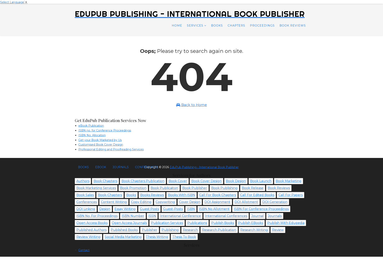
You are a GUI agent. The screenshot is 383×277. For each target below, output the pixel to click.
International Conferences (226, 216)
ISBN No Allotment (214, 209)
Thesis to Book (184, 237)
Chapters (236, 25)
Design (104, 209)
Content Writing (114, 202)
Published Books (124, 230)
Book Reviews (292, 25)
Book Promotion (133, 188)
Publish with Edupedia (285, 223)
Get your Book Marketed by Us (100, 140)
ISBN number (133, 216)
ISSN (152, 216)
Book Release (253, 188)
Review (278, 230)
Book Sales (85, 195)
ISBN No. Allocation (92, 135)
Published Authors (91, 230)
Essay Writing (125, 209)
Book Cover (178, 181)
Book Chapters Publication (142, 181)
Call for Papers (290, 195)
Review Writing (88, 237)
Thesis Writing (157, 237)
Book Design (236, 181)
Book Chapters (105, 181)
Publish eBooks (250, 223)
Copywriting (165, 202)
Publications (197, 223)
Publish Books (222, 223)
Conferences (146, 167)
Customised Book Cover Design (100, 144)
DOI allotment (246, 202)
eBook (100, 167)
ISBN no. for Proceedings (96, 216)
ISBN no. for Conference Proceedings (104, 130)
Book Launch (260, 181)
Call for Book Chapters (217, 195)
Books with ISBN (181, 195)
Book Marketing (288, 181)
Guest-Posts (173, 209)
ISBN (191, 209)
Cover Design (189, 202)
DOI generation (274, 202)
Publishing (170, 230)
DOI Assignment (217, 202)
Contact (84, 250)
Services (195, 25)
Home (177, 25)
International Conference (180, 216)
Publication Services (167, 223)
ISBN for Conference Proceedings (261, 209)
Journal (257, 216)
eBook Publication (91, 125)
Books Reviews (152, 195)
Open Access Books (92, 223)
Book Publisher (194, 188)
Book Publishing (224, 188)
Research (190, 230)
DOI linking (85, 209)
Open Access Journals (129, 223)
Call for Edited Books (257, 195)
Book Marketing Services (96, 188)
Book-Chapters (110, 195)
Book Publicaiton (164, 188)
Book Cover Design (206, 181)
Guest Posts (149, 209)
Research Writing (254, 230)
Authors (82, 181)
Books (217, 25)
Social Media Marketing (123, 237)
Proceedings (262, 25)
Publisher (149, 230)
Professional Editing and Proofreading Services (111, 149)
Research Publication (219, 230)
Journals (121, 167)
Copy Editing (141, 202)
